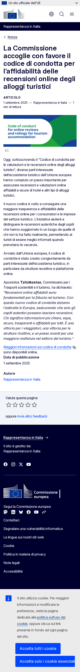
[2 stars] (12, 404)
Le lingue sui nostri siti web (23, 537)
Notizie (12, 37)
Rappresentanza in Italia (21, 379)
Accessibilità (13, 571)
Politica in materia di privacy (24, 554)
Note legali (11, 563)
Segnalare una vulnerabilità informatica (33, 529)
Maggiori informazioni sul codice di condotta (37, 347)
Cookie (8, 546)
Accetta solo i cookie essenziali (47, 661)
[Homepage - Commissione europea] (13, 14)
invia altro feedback (32, 416)
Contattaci (11, 520)
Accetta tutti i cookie (38, 648)
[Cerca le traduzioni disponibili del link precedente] (74, 347)
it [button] (51, 14)
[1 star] (9, 404)
